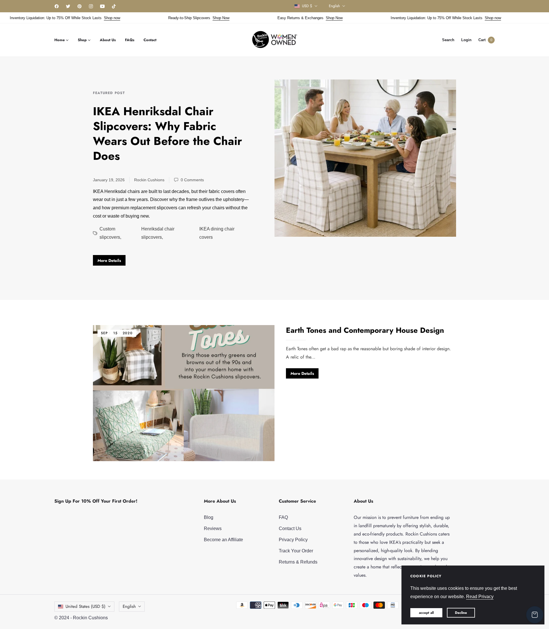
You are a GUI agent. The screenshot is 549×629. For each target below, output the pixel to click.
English (334, 6)
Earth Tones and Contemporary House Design (365, 330)
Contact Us (290, 528)
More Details (109, 260)
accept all (426, 612)
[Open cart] (534, 614)
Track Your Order (296, 550)
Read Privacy (480, 596)
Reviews (213, 528)
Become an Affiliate (223, 539)
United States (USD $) (85, 606)
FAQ (283, 517)
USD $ (307, 6)
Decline (461, 612)
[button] (448, 40)
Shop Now (209, 18)
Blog (208, 517)
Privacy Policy (293, 539)
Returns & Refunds (298, 562)
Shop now (100, 18)
